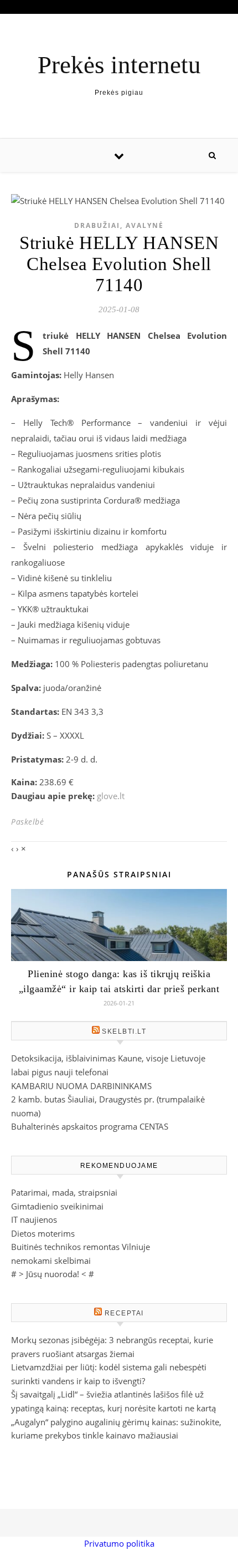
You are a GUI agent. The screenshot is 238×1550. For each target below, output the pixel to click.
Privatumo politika (119, 1543)
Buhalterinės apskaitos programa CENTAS (89, 1126)
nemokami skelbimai (51, 1260)
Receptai (124, 1313)
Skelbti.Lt (124, 1031)
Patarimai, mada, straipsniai (64, 1192)
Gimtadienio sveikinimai (57, 1206)
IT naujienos (34, 1219)
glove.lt (111, 795)
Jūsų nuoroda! (52, 1273)
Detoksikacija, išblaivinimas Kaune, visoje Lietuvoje (108, 1058)
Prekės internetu (119, 65)
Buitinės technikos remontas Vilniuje (80, 1246)
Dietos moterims (43, 1233)
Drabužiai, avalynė (119, 225)
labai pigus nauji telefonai (59, 1072)
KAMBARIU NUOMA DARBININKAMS (81, 1085)
